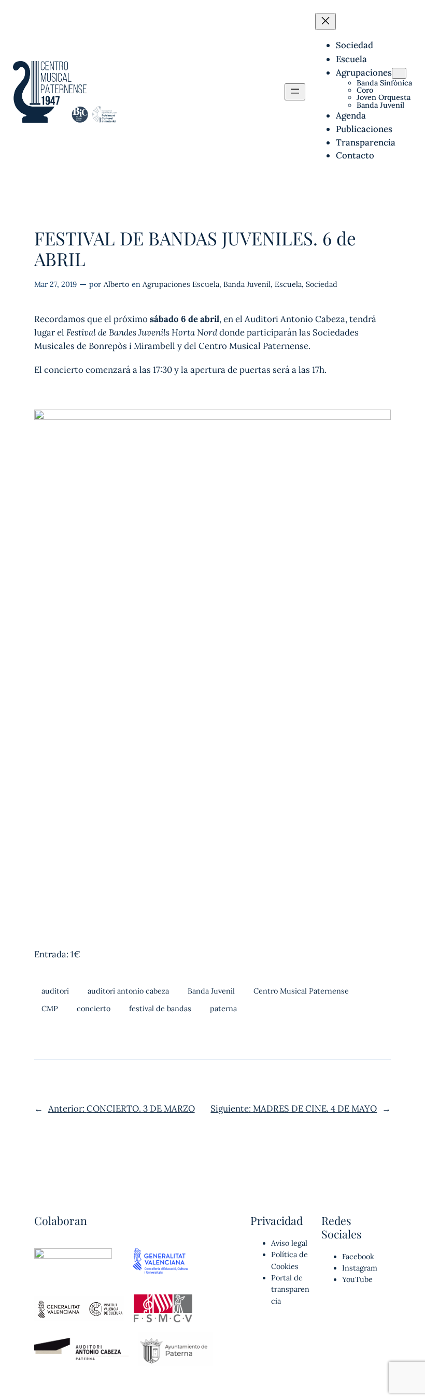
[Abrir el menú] (295, 91)
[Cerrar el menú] (325, 21)
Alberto (116, 284)
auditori (55, 991)
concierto (93, 1008)
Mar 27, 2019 (55, 284)
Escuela (288, 284)
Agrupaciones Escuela (181, 284)
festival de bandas (160, 1008)
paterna (223, 1008)
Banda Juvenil (247, 284)
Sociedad (321, 284)
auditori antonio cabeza (128, 991)
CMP (49, 1008)
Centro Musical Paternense (301, 991)
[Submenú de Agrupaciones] (399, 73)
